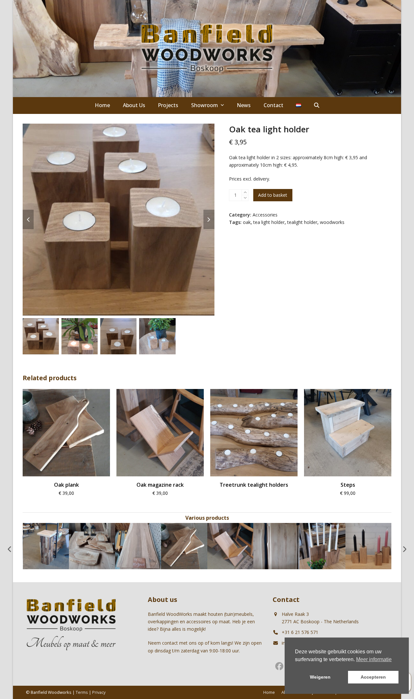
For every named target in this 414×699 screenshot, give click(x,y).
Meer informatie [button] (374, 659)
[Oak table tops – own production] (92, 545)
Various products (207, 517)
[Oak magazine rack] (184, 545)
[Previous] (9, 549)
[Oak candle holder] (322, 545)
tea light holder (269, 222)
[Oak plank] (138, 545)
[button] (316, 105)
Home (269, 692)
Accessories (265, 215)
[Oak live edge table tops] (230, 545)
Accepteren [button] (373, 677)
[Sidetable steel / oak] (368, 545)
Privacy (98, 692)
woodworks (332, 222)
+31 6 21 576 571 (300, 632)
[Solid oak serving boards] (46, 545)
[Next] (404, 549)
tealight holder (302, 222)
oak (247, 222)
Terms (82, 692)
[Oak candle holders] (276, 545)
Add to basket (272, 195)
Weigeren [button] (320, 677)
